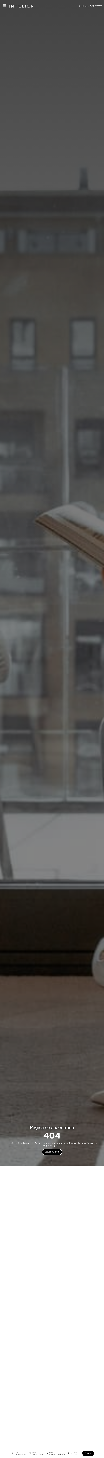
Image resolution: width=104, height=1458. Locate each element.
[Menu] (4, 6)
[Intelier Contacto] (80, 5)
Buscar (88, 1453)
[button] (86, 6)
